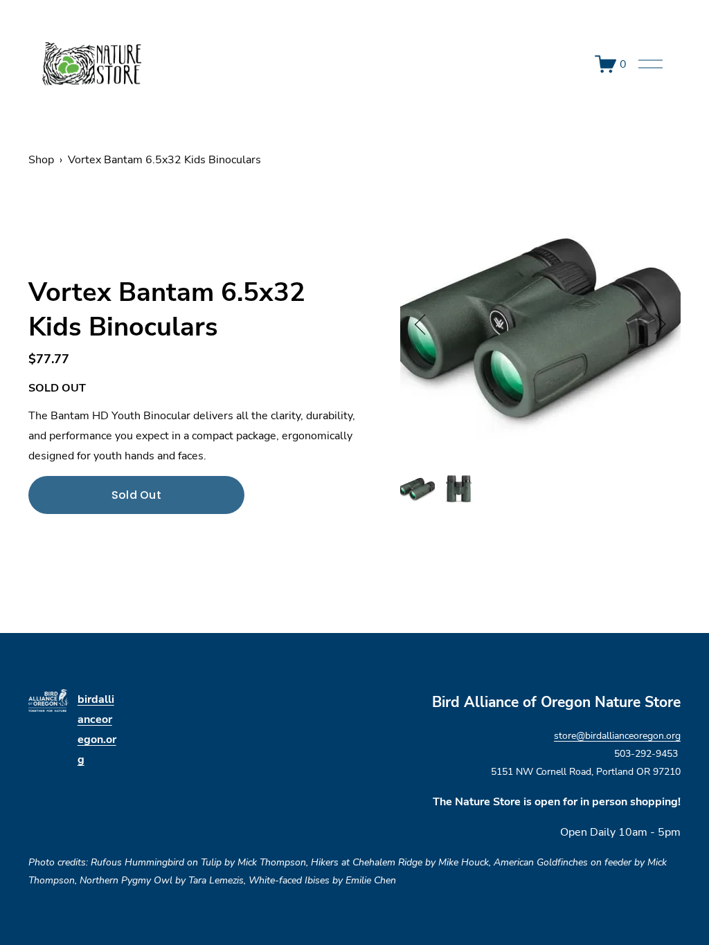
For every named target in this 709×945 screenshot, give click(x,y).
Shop (41, 159)
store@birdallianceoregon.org (617, 735)
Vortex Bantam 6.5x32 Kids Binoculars (164, 159)
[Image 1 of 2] (417, 490)
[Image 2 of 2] (459, 490)
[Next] (653, 324)
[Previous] (428, 324)
